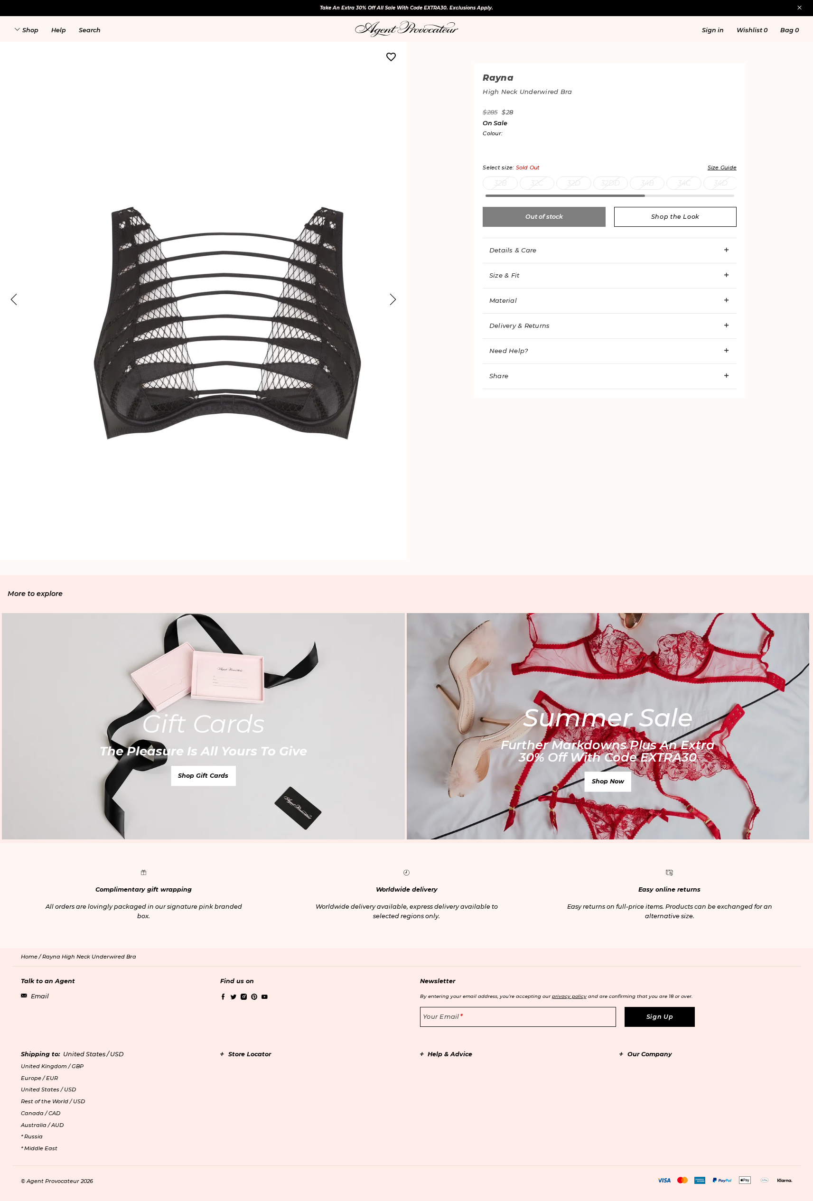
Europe (39, 1078)
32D (573, 183)
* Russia (32, 1136)
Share (498, 376)
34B (647, 183)
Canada (40, 1113)
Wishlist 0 (752, 30)
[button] (713, 30)
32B (500, 183)
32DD (610, 183)
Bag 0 (789, 30)
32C (537, 183)
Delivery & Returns (519, 325)
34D (721, 183)
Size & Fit (504, 275)
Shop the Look (675, 216)
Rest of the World (53, 1101)
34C (684, 183)
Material (503, 300)
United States (48, 1089)
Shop (30, 30)
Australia (42, 1125)
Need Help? (508, 350)
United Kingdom (52, 1066)
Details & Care (513, 250)
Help (58, 30)
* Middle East (39, 1148)
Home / (31, 956)
